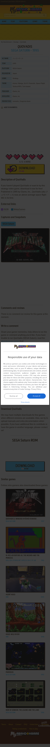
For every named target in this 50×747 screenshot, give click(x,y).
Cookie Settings (24, 389)
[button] (25, 402)
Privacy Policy (36, 389)
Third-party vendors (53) (23, 375)
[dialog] (25, 373)
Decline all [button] (14, 396)
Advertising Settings (18, 387)
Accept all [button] (36, 396)
